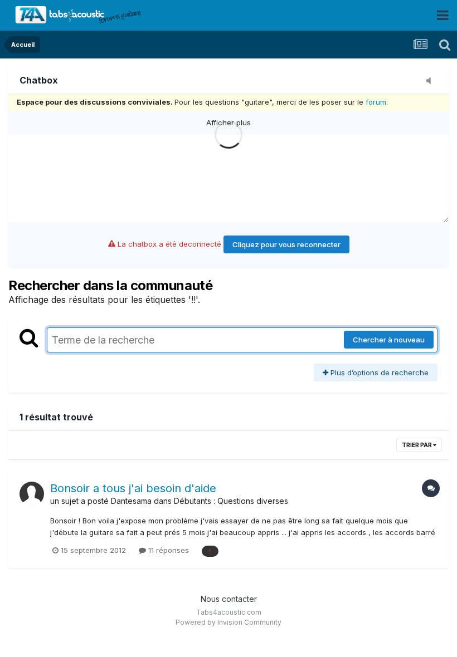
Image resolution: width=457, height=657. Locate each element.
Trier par (417, 445)
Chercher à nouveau (389, 339)
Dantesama (131, 501)
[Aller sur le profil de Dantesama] (32, 494)
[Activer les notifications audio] (431, 81)
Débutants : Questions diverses (231, 501)
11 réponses (167, 550)
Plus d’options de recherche (378, 372)
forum (376, 101)
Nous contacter (229, 599)
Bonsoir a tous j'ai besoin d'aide (133, 488)
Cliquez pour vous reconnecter (286, 244)
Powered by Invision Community (228, 622)
